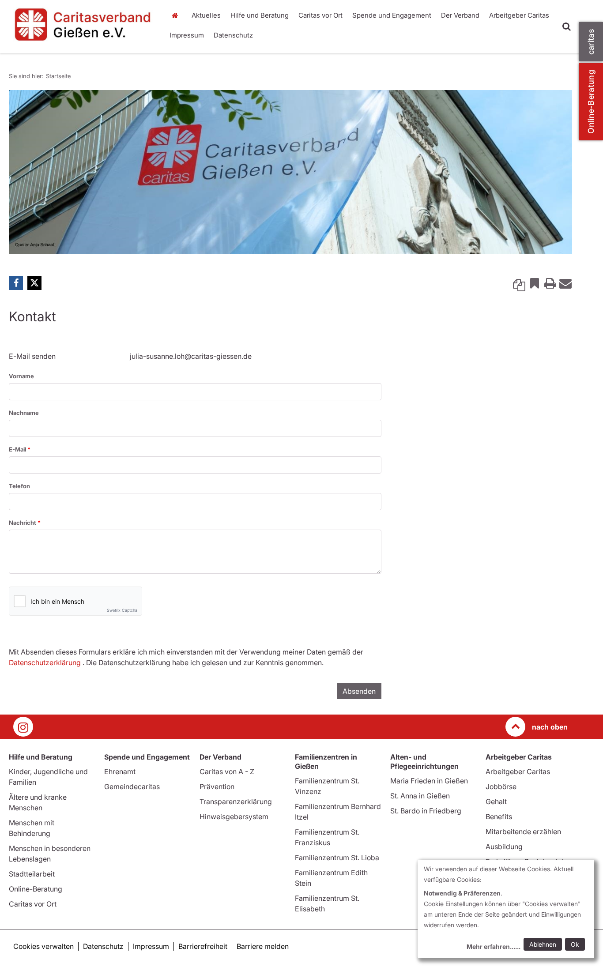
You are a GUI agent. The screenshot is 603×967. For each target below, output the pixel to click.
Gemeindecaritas (132, 786)
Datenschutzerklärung (45, 662)
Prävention (217, 786)
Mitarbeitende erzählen (523, 831)
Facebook (16, 283)
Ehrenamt (120, 771)
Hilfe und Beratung (259, 15)
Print (550, 283)
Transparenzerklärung (236, 801)
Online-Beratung (590, 102)
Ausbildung (504, 846)
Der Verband (460, 15)
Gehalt (496, 801)
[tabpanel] (290, 172)
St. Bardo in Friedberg (425, 810)
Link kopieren (519, 283)
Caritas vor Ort (320, 15)
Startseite (177, 15)
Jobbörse (501, 786)
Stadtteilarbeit (32, 873)
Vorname (21, 376)
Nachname (24, 412)
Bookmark (534, 283)
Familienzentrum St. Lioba (337, 857)
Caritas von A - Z (227, 771)
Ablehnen (542, 944)
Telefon (19, 485)
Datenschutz (233, 35)
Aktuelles (206, 15)
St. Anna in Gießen (420, 795)
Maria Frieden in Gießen (429, 780)
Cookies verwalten (43, 946)
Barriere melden (263, 946)
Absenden (359, 691)
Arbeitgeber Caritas (519, 15)
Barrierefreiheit (202, 946)
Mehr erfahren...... (493, 946)
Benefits (499, 816)
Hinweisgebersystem (234, 816)
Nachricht (23, 522)
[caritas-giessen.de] (83, 24)
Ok (575, 944)
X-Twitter (34, 283)
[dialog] (506, 909)
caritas (590, 42)
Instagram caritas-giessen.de (23, 727)
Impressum (187, 35)
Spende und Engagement (391, 15)
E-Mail (18, 449)
